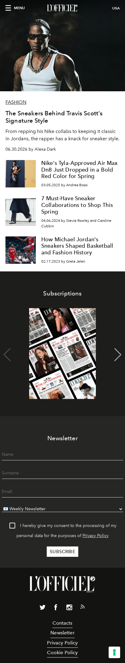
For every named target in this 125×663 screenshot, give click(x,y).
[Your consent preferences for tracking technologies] (114, 652)
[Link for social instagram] (69, 608)
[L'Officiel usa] (62, 8)
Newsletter (62, 633)
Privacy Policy (96, 535)
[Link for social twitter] (42, 608)
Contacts (62, 623)
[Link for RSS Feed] (82, 608)
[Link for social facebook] (56, 608)
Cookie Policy (62, 652)
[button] (118, 354)
